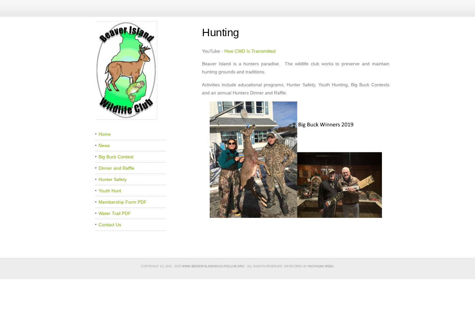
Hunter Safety (113, 179)
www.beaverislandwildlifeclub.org (213, 266)
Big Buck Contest (116, 156)
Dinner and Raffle (116, 168)
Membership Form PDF (123, 202)
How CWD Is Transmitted (250, 51)
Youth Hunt (110, 190)
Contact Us (110, 224)
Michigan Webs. (321, 266)
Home (105, 134)
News (104, 145)
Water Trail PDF (115, 213)
